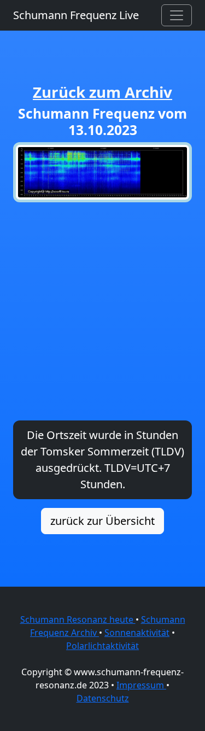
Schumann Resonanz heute (78, 619)
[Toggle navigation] (176, 15)
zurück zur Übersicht (102, 520)
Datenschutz (103, 698)
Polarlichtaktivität (102, 646)
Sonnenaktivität (136, 633)
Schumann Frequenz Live (76, 15)
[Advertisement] (102, 311)
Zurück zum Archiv (102, 91)
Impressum (141, 685)
